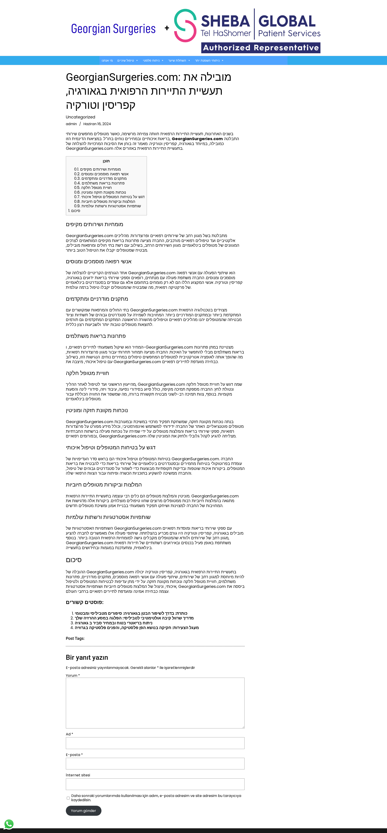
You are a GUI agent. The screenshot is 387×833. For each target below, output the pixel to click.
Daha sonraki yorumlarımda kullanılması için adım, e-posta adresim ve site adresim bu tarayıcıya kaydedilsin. (156, 798)
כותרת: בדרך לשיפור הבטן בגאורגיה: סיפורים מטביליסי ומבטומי (131, 613)
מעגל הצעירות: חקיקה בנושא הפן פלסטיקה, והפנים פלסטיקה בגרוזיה (137, 627)
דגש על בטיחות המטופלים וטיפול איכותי (109, 196)
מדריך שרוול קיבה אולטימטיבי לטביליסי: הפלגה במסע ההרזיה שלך (134, 618)
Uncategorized (80, 117)
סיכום (74, 210)
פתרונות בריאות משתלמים (99, 183)
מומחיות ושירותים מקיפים (97, 169)
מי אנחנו (107, 60)
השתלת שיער (177, 60)
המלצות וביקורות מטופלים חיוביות (104, 201)
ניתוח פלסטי (151, 60)
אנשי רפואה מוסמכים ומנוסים (101, 174)
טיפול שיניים (125, 60)
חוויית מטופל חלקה (93, 187)
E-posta (74, 755)
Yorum (73, 675)
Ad (69, 734)
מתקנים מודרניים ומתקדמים (100, 178)
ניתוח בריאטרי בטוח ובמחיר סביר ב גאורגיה (114, 623)
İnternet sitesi (78, 775)
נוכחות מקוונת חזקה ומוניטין (100, 192)
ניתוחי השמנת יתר (207, 60)
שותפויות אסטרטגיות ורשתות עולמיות (107, 206)
